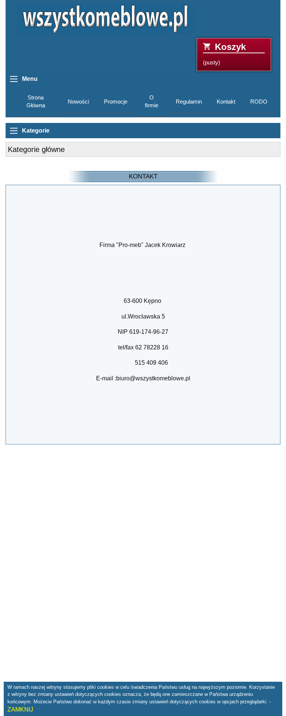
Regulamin (189, 102)
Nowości (78, 102)
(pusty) (224, 54)
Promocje (115, 102)
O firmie (151, 101)
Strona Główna (35, 101)
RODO (258, 102)
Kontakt (226, 102)
